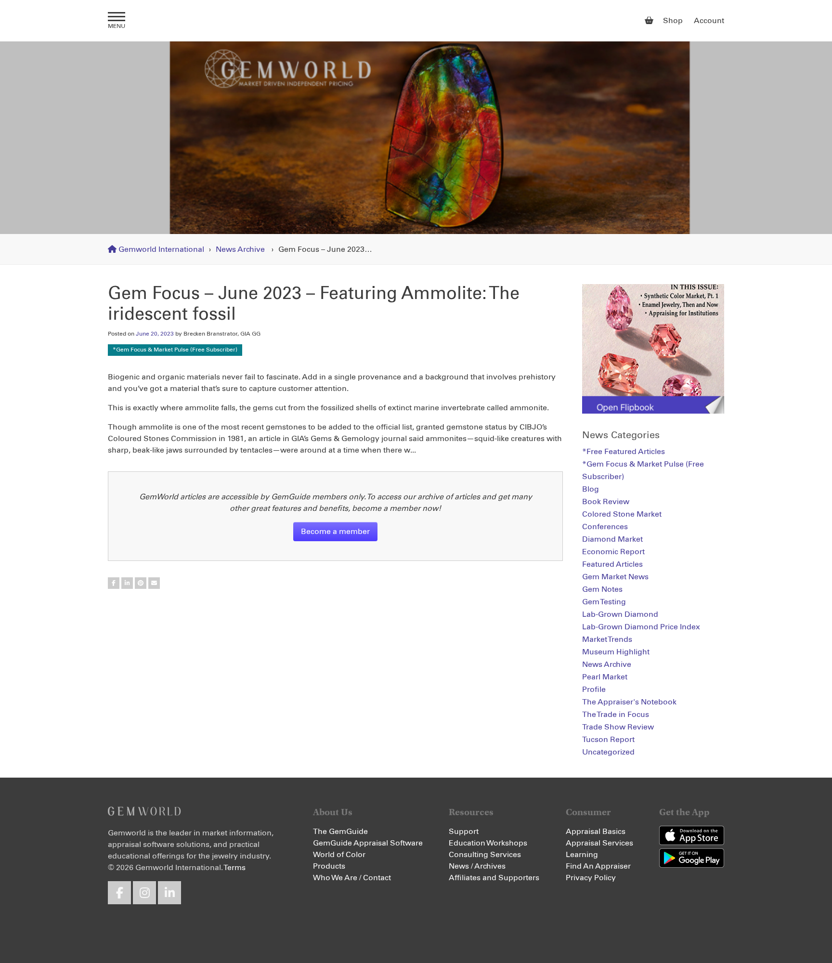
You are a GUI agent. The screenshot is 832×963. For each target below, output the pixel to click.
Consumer (588, 812)
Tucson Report (608, 739)
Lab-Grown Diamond (620, 614)
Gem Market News (615, 577)
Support (464, 831)
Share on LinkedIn (127, 583)
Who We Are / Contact (352, 878)
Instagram (144, 892)
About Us (332, 812)
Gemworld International (416, 21)
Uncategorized (608, 752)
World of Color (339, 855)
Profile (594, 689)
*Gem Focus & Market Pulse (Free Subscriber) (175, 350)
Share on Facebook (113, 583)
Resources (471, 812)
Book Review (605, 502)
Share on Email (154, 583)
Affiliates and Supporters (494, 878)
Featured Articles (612, 564)
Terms (234, 868)
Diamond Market (612, 539)
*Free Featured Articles (623, 451)
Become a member (335, 531)
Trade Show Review (618, 727)
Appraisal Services (599, 843)
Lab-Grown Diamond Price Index (641, 627)
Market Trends (607, 639)
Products (329, 866)
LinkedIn (169, 892)
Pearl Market (604, 677)
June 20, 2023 (155, 334)
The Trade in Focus (615, 714)
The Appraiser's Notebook (629, 702)
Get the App (684, 812)
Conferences (605, 527)
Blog (590, 489)
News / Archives (477, 866)
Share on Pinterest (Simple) (140, 583)
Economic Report (613, 552)
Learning (582, 855)
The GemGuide (340, 831)
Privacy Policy (591, 878)
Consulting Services (485, 855)
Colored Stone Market (622, 514)
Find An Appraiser (598, 866)
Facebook (119, 892)
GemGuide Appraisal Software (368, 843)
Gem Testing (604, 602)
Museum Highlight (616, 652)
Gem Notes (602, 589)
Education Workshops (488, 843)
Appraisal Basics (595, 831)
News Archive (240, 249)
